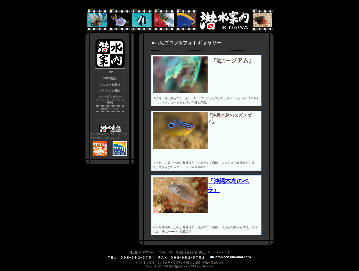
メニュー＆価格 (110, 84)
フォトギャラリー (110, 96)
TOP (110, 72)
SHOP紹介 (110, 78)
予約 (110, 103)
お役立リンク (110, 109)
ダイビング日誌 (110, 90)
